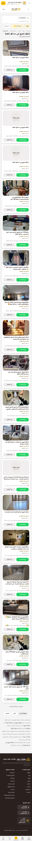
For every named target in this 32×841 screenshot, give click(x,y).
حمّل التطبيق (11, 787)
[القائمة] (3, 9)
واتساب (21, 70)
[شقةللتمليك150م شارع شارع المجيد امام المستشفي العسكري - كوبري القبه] (16, 406)
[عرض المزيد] (3, 26)
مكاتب (28, 784)
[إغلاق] (29, 3)
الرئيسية (28, 31)
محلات (28, 787)
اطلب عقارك (11, 784)
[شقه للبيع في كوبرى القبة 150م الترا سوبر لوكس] (16, 651)
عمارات (28, 792)
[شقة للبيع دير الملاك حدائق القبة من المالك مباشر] (16, 441)
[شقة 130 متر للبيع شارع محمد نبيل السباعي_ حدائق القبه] (16, 231)
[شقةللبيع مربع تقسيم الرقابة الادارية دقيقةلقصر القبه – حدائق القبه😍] (16, 301)
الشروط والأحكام (10, 798)
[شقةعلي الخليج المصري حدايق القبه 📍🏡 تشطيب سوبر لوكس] (16, 266)
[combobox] (17, 21)
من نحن (13, 789)
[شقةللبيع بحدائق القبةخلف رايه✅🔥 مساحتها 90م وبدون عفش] (16, 616)
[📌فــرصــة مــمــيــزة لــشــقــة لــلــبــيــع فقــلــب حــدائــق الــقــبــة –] (16, 581)
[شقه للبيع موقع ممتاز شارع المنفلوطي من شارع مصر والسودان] (16, 336)
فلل (29, 775)
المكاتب (12, 778)
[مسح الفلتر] (25, 26)
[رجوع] (28, 9)
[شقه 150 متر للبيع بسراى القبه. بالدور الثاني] (16, 686)
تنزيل (3, 3)
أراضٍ (28, 781)
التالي (14, 713)
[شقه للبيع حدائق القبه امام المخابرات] (16, 511)
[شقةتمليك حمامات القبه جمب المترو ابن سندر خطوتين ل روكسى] (16, 546)
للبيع (24, 31)
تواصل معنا (11, 792)
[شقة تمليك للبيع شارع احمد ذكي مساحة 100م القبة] (16, 371)
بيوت (29, 778)
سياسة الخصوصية (9, 795)
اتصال (8, 70)
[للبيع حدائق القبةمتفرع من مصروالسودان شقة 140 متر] (16, 196)
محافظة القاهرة (13, 31)
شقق (19, 31)
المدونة (12, 781)
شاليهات (27, 789)
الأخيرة (7, 713)
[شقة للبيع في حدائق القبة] (16, 56)
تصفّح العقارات (10, 775)
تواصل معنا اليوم (25, 742)
